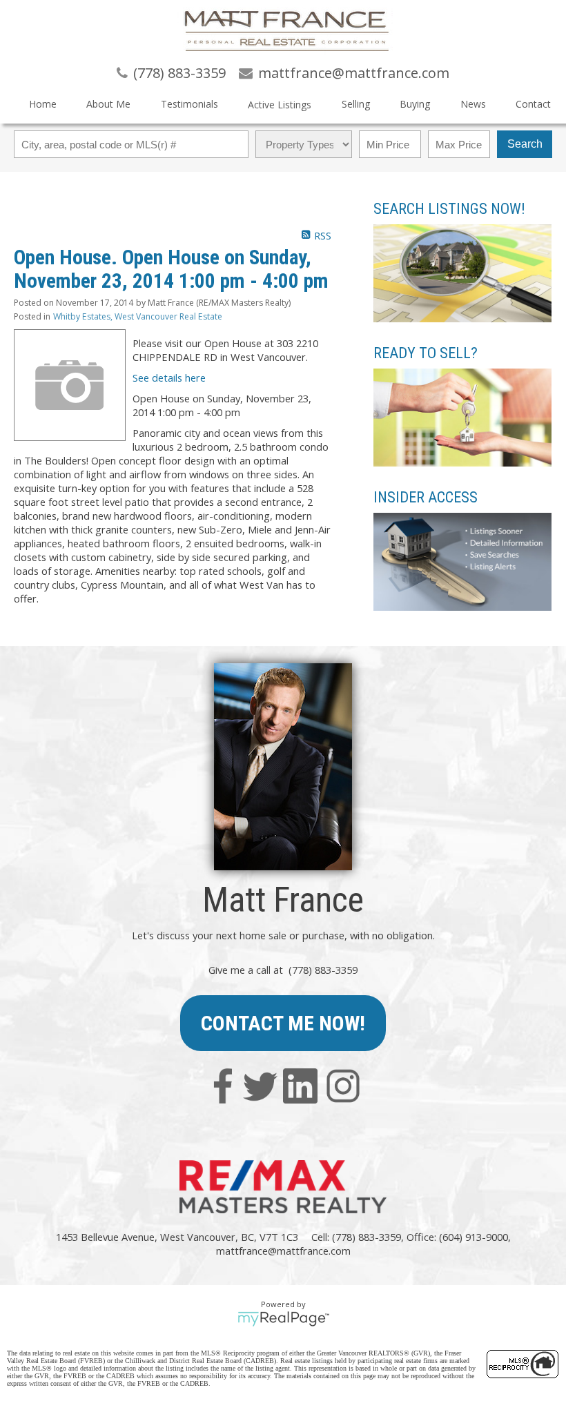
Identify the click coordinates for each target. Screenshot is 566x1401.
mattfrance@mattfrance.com (283, 1250)
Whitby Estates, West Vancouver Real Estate (137, 316)
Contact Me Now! (283, 1023)
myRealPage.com (283, 1319)
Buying (415, 103)
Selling (356, 103)
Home (43, 103)
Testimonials (189, 103)
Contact (533, 103)
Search (525, 144)
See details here (169, 377)
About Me (108, 103)
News (473, 103)
